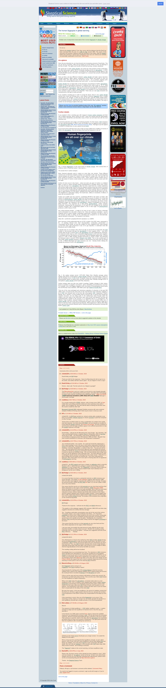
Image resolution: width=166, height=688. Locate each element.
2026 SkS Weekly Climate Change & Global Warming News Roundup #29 (48, 178)
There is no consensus (47, 53)
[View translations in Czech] (59, 8)
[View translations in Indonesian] (87, 8)
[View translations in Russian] (111, 8)
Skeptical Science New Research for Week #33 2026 (48, 126)
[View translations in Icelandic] (84, 8)
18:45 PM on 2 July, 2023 (76, 651)
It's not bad (44, 51)
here (103, 402)
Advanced (98, 36)
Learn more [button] (106, 3)
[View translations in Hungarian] (81, 8)
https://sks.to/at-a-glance (88, 657)
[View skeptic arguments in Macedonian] (98, 8)
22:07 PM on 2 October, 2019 (79, 441)
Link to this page (99, 34)
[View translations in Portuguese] (109, 8)
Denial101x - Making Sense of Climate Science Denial (93, 333)
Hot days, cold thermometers (47, 162)
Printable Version (63, 312)
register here (66, 672)
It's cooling (44, 55)
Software (58, 23)
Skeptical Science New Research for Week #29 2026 (48, 181)
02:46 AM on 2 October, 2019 (79, 383)
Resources (66, 23)
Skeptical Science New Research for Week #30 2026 (48, 167)
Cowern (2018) (66, 559)
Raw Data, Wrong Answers (47, 120)
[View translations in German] (76, 8)
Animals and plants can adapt (49, 61)
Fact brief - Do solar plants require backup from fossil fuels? (48, 160)
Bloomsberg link (68, 391)
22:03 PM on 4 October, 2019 (79, 500)
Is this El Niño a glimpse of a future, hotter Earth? (47, 117)
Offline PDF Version (74, 312)
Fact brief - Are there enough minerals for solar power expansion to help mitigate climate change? (47, 131)
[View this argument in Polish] (83, 27)
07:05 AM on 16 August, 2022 (79, 603)
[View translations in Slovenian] (117, 8)
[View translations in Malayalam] (100, 8)
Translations (99, 23)
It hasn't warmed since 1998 (48, 63)
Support (114, 23)
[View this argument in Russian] (89, 27)
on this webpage (82, 479)
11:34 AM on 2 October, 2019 (74, 413)
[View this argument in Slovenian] (95, 27)
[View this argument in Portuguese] (86, 27)
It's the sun (44, 49)
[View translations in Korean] (95, 8)
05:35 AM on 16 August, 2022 (81, 563)
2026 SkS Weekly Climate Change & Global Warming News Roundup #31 (48, 150)
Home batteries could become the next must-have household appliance (48, 184)
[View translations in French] (73, 8)
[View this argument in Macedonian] (104, 27)
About (107, 23)
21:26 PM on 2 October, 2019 (79, 430)
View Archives (88, 309)
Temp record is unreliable (48, 59)
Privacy (88, 683)
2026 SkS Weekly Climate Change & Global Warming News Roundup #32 (48, 137)
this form (69, 105)
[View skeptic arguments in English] (48, 8)
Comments (75, 23)
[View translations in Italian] (89, 8)
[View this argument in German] (80, 27)
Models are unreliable (47, 57)
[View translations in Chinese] (53, 8)
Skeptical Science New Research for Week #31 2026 (48, 154)
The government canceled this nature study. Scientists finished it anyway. (48, 157)
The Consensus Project (87, 23)
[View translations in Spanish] (120, 8)
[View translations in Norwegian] (103, 8)
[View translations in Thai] (125, 8)
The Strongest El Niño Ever (47, 175)
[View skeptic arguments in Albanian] (51, 8)
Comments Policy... (98, 668)
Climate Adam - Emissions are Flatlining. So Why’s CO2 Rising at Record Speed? (48, 107)
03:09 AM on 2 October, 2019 (78, 388)
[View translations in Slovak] (114, 8)
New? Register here (50, 94)
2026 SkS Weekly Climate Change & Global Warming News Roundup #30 (48, 164)
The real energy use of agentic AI (48, 127)
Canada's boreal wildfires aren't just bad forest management (48, 170)
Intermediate (85, 36)
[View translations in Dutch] (64, 8)
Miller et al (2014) (84, 395)
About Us (82, 683)
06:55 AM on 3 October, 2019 (78, 461)
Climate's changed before (48, 47)
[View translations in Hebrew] (78, 8)
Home (42, 23)
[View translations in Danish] (62, 8)
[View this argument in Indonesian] (98, 27)
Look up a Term (48, 686)
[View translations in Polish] (106, 8)
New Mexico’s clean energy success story (47, 143)
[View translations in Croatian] (56, 8)
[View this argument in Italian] (92, 27)
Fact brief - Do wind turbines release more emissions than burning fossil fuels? (47, 104)
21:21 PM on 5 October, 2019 (78, 534)
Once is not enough (88, 424)
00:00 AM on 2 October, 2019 (79, 373)
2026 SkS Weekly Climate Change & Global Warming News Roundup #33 (48, 122)
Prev (61, 368)
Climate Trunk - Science (46, 118)
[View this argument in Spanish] (77, 27)
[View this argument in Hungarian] (101, 27)
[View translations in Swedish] (123, 8)
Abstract (79, 557)
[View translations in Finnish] (70, 8)
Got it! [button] (160, 3)
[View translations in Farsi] (67, 8)
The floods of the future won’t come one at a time (47, 134)
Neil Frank (85, 56)
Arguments (49, 23)
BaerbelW (65, 651)
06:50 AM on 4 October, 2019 (78, 472)
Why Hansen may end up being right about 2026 (48, 148)
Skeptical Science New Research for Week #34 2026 (48, 114)
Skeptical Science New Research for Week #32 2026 (48, 140)
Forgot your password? (45, 96)
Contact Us (94, 683)
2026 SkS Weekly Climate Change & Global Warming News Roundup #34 (48, 111)
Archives (43, 187)
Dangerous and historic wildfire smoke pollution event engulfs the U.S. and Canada (48, 173)
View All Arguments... (47, 66)
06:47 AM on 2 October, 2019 (78, 400)
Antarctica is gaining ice (47, 64)
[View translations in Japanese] (92, 8)
